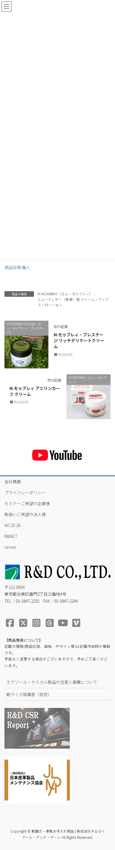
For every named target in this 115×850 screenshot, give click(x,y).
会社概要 (12, 482)
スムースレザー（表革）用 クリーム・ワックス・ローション (73, 302)
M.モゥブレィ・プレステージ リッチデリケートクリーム (79, 340)
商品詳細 (13, 267)
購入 (26, 267)
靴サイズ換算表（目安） (29, 694)
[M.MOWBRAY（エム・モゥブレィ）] (89, 396)
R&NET (10, 536)
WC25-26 (12, 525)
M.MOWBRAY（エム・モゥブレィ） (65, 293)
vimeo (10, 547)
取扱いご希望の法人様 (25, 514)
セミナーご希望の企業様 (27, 503)
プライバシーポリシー (25, 492)
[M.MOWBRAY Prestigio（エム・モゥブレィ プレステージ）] (26, 344)
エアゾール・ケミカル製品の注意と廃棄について (51, 682)
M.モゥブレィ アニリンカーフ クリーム (34, 391)
